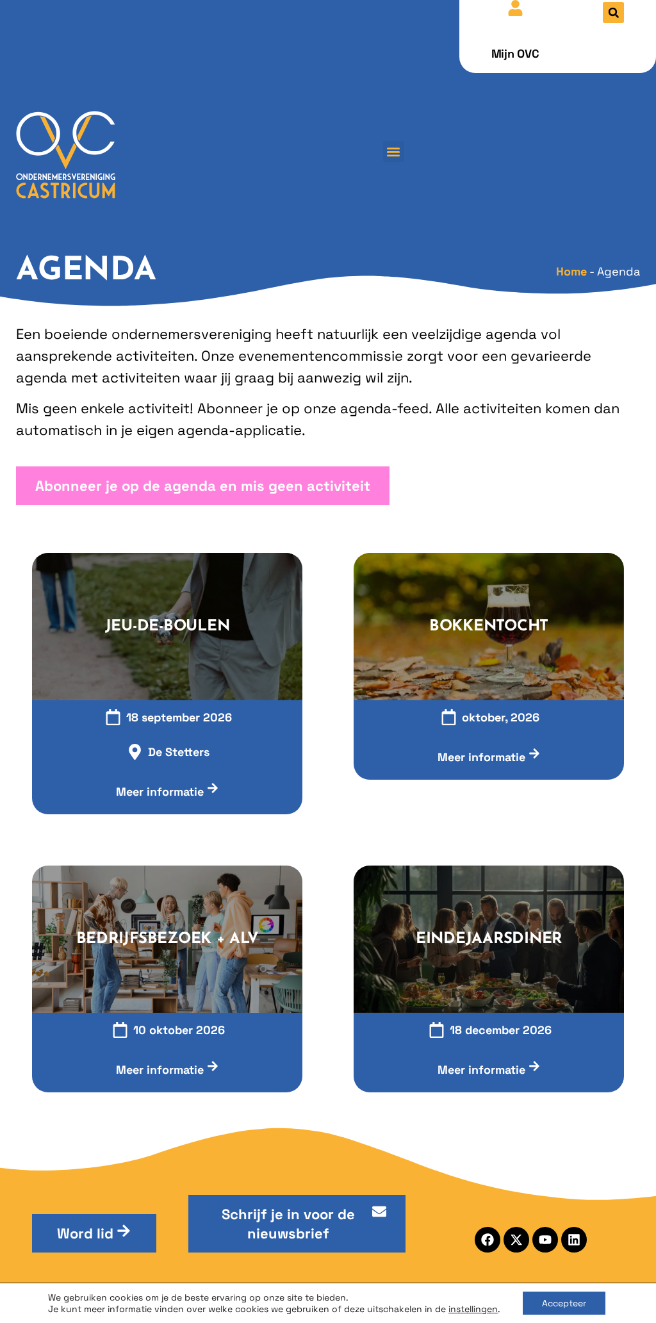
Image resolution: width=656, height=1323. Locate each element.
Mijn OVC (515, 53)
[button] (613, 12)
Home (571, 271)
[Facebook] (487, 1240)
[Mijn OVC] (515, 8)
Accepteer (564, 1303)
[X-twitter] (516, 1240)
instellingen (473, 1309)
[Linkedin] (574, 1240)
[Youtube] (545, 1240)
